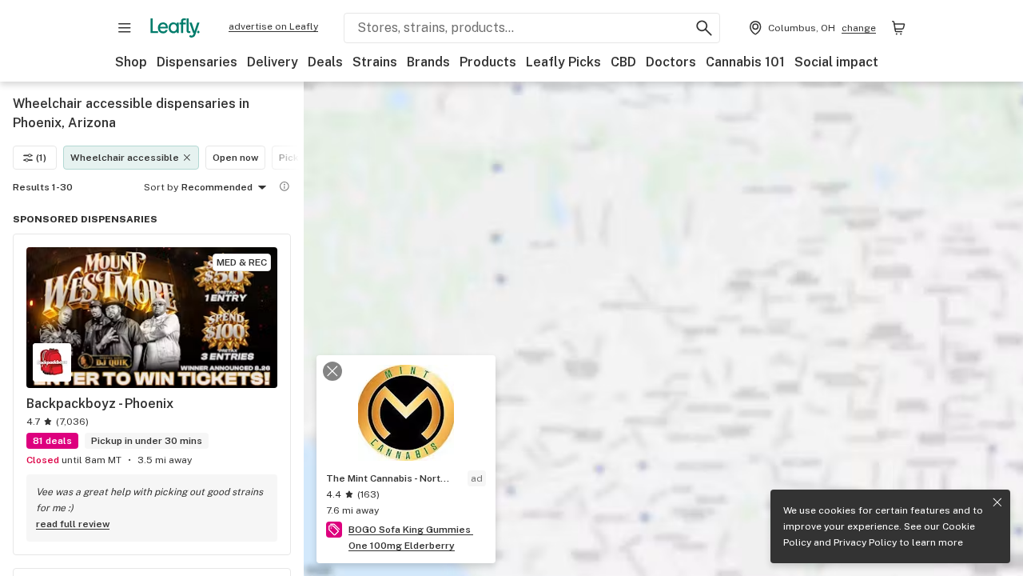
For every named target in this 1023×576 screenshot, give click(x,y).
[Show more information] (284, 186)
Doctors (671, 62)
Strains (374, 62)
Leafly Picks (563, 62)
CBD (623, 62)
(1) (41, 157)
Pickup (294, 157)
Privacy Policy (865, 542)
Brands (428, 62)
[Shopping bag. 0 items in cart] (898, 28)
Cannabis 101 (745, 62)
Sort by (161, 187)
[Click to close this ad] (332, 371)
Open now (235, 157)
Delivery (272, 62)
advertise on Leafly (273, 26)
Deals (325, 62)
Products (488, 62)
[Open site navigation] (124, 28)
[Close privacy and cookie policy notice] (997, 502)
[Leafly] (175, 28)
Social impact (836, 62)
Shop (131, 62)
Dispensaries (197, 62)
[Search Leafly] (704, 28)
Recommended (217, 187)
